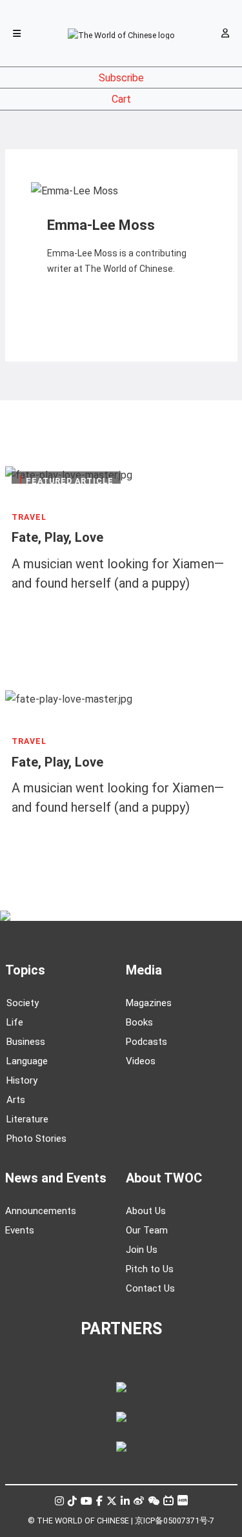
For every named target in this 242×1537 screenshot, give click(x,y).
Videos (141, 1061)
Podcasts (146, 1041)
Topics (25, 970)
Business (25, 1041)
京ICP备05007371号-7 (174, 1520)
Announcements (40, 1211)
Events (19, 1230)
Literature (27, 1119)
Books (139, 1022)
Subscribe (121, 78)
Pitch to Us (150, 1269)
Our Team (147, 1230)
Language (27, 1061)
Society (22, 1003)
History (21, 1080)
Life (14, 1022)
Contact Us (150, 1288)
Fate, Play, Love (57, 538)
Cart (121, 99)
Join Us (141, 1249)
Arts (15, 1100)
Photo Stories (36, 1138)
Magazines (149, 1003)
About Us (146, 1211)
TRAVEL (29, 517)
